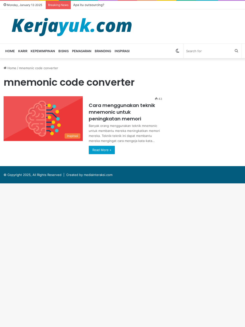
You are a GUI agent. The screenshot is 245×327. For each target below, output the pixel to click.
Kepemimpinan (43, 51)
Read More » (101, 150)
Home (10, 51)
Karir (22, 51)
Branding (103, 51)
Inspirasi (122, 51)
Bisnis (63, 51)
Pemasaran (81, 51)
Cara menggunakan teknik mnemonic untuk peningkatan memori (122, 112)
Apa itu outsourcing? (88, 5)
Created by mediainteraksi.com (89, 175)
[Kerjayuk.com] (71, 26)
